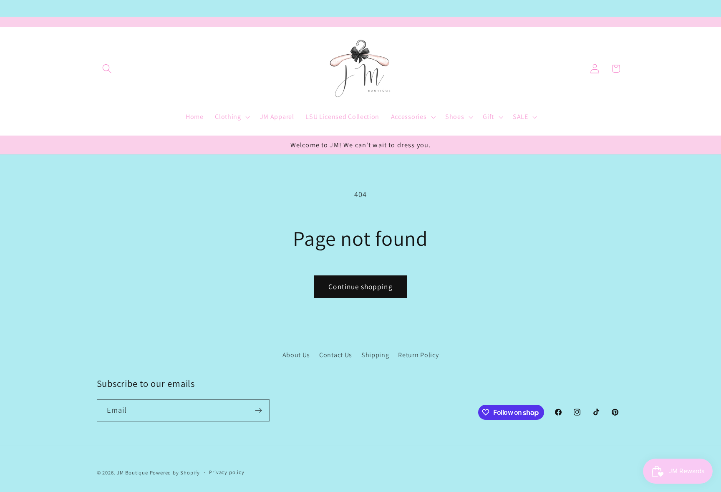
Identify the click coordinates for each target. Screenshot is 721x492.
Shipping (375, 355)
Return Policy (418, 355)
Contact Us (335, 355)
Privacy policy (226, 472)
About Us (296, 355)
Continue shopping (360, 286)
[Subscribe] (258, 410)
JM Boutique (132, 472)
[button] (107, 68)
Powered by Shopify (175, 472)
